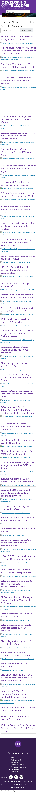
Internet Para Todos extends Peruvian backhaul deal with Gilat (16, 393)
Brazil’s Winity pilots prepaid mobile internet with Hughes (16, 296)
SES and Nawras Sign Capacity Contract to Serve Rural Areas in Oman (17, 728)
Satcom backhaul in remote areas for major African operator (15, 627)
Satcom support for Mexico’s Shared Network (16, 615)
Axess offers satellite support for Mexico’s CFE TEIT (16, 310)
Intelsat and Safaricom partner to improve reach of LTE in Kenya (17, 465)
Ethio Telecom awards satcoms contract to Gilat (17, 257)
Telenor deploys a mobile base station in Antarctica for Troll (17, 195)
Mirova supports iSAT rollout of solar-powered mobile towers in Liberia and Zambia (18, 50)
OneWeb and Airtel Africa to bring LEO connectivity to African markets (16, 333)
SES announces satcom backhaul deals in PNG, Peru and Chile (16, 426)
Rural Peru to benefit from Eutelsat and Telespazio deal (16, 571)
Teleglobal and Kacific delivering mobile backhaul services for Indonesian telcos (17, 410)
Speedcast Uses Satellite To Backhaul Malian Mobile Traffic (18, 66)
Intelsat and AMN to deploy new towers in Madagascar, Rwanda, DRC (15, 242)
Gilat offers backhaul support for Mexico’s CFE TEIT (16, 285)
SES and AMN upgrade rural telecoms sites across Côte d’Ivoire (16, 80)
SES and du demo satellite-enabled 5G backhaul (15, 321)
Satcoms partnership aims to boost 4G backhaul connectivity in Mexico (16, 584)
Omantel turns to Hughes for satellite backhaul (16, 508)
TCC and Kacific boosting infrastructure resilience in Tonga (15, 377)
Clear (30, 30)
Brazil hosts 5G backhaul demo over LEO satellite (17, 442)
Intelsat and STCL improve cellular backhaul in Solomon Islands (17, 119)
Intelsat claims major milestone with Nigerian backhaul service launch (17, 135)
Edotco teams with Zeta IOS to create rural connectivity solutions (17, 226)
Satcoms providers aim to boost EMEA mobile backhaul (17, 519)
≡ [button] (34, 1)
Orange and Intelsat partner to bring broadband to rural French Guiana (17, 542)
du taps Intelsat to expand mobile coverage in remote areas (15, 209)
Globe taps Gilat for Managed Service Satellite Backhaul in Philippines (16, 600)
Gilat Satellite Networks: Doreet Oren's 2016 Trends (18, 709)
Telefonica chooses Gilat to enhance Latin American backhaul (15, 349)
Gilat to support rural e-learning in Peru (13, 365)
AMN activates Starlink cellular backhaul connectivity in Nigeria (18, 168)
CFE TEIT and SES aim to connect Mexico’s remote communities (14, 270)
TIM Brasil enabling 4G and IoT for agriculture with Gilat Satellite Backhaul (17, 677)
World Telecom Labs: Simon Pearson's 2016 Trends (15, 718)
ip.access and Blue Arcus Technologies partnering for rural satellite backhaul (16, 694)
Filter (23, 30)
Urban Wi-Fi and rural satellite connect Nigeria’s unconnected (17, 558)
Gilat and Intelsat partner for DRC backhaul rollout (16, 453)
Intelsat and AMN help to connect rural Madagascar (15, 184)
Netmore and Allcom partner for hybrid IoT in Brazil (16, 38)
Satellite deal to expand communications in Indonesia (17, 654)
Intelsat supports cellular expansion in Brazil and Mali (16, 480)
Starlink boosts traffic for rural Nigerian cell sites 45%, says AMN (17, 152)
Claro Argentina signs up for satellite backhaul (16, 643)
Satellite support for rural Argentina (14, 665)
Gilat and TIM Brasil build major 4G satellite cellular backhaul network (15, 493)
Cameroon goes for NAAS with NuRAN (17, 530)
